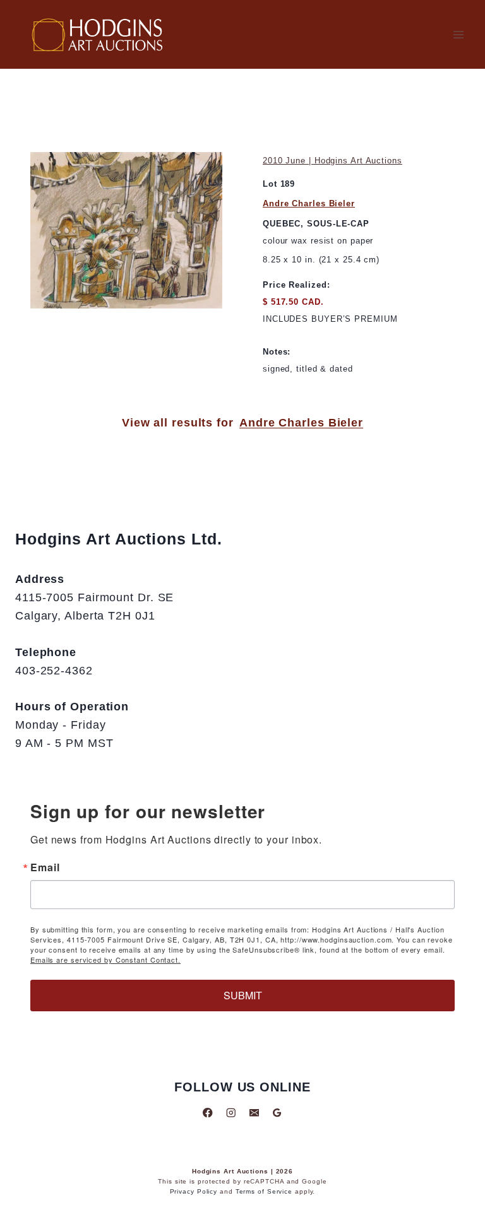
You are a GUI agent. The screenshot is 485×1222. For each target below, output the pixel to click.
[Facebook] (208, 1112)
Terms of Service (264, 1191)
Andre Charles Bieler (309, 203)
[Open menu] (458, 34)
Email (45, 867)
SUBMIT (243, 995)
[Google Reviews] (277, 1112)
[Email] (254, 1112)
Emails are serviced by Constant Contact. (105, 960)
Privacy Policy (194, 1191)
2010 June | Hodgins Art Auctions (332, 160)
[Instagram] (231, 1112)
